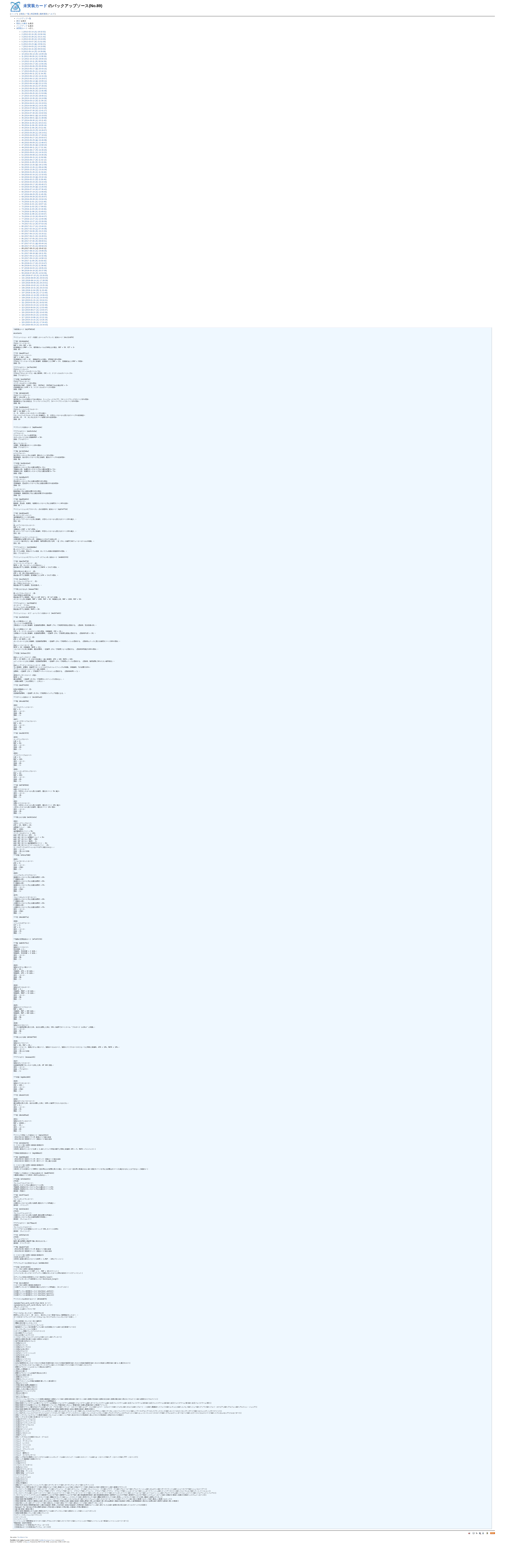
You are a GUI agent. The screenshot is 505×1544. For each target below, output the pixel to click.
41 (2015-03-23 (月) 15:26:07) (34, 130)
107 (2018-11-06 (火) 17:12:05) (35, 293)
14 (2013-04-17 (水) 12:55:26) (34, 64)
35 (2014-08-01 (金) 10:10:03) (34, 115)
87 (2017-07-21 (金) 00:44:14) (34, 243)
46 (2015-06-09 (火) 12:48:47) (34, 143)
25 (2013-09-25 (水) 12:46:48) (34, 91)
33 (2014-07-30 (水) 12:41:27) (34, 110)
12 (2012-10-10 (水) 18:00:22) (34, 59)
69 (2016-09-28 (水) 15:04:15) (34, 199)
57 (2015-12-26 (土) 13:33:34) (34, 169)
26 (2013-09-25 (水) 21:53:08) (34, 93)
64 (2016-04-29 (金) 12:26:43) (34, 187)
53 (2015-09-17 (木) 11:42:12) (34, 160)
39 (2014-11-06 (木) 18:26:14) (34, 125)
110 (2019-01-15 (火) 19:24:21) (35, 300)
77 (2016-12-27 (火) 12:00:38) (34, 219)
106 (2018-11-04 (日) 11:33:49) (34, 290)
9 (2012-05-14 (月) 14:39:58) (34, 51)
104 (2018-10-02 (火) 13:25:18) (35, 285)
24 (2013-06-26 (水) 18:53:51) (34, 88)
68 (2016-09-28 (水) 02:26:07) (34, 197)
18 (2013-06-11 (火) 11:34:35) (34, 73)
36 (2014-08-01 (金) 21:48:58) (34, 118)
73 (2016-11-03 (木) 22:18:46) (34, 209)
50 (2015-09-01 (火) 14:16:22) (34, 152)
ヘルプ (51, 14)
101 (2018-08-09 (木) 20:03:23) (35, 278)
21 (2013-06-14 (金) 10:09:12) (34, 81)
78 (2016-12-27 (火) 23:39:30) (34, 221)
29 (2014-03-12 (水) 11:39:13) (34, 101)
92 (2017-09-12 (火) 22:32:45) (34, 256)
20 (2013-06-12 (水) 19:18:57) (34, 78)
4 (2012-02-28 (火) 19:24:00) (34, 39)
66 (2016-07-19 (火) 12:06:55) (34, 192)
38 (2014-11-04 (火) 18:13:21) (34, 123)
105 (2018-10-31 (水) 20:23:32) (35, 288)
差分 (18, 21)
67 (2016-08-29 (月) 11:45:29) (34, 194)
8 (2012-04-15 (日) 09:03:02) (34, 49)
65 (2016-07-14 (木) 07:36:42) (34, 189)
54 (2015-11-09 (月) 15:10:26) (34, 162)
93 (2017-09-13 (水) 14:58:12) (34, 258)
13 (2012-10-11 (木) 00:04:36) (34, 61)
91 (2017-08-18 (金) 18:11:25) (34, 253)
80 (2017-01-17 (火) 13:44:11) (34, 226)
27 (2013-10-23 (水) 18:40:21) (34, 96)
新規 (22, 14)
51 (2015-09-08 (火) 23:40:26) (34, 155)
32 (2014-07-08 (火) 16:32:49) (34, 108)
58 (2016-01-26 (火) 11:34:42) (34, 172)
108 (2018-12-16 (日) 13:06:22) (35, 295)
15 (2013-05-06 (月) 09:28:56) (34, 66)
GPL (63, 1540)
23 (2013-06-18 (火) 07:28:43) (34, 86)
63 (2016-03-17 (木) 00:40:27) (34, 184)
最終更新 (43, 14)
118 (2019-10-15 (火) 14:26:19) (35, 320)
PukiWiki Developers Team (47, 1540)
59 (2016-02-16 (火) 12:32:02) (34, 174)
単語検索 (34, 14)
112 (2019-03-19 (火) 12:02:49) (35, 305)
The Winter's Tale (22, 1537)
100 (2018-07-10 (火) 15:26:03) (35, 275)
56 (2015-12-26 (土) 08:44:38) (34, 167)
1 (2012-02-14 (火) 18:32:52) (34, 32)
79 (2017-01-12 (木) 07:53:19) (34, 224)
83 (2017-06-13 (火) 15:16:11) (34, 234)
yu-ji (28, 1542)
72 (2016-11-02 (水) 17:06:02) (34, 206)
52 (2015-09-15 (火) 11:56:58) (34, 157)
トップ (14, 14)
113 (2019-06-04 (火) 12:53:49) (35, 307)
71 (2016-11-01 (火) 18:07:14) (34, 204)
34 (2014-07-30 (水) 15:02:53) (34, 113)
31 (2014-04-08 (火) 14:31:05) (34, 106)
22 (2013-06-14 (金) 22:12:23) (34, 83)
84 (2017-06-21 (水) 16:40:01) (34, 236)
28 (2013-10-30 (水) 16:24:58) (34, 98)
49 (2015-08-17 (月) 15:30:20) (34, 150)
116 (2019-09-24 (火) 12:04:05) (35, 315)
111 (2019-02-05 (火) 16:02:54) (34, 302)
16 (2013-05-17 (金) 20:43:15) (34, 69)
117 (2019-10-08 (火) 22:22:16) (35, 317)
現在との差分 (21, 23)
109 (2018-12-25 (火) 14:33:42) (35, 298)
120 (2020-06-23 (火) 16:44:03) (35, 325)
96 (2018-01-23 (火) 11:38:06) (34, 265)
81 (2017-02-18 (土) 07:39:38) (34, 229)
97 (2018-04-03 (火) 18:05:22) (34, 268)
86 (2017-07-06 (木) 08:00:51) (34, 241)
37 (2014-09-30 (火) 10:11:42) (34, 120)
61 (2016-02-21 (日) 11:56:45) (34, 179)
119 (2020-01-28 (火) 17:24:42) (35, 322)
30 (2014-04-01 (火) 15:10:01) (34, 103)
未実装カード (35, 6)
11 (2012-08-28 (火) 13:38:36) (34, 56)
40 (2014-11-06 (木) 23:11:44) (34, 128)
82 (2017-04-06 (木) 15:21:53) (34, 231)
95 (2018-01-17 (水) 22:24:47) (34, 263)
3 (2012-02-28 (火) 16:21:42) (34, 37)
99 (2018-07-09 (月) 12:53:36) (34, 273)
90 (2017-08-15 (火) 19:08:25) (34, 251)
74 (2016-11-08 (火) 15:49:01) (34, 211)
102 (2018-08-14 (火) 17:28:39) (35, 280)
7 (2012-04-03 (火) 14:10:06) (34, 46)
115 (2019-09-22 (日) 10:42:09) (35, 312)
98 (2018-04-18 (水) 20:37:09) (34, 270)
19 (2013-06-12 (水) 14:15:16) (34, 76)
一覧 (27, 14)
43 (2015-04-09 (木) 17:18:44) (34, 135)
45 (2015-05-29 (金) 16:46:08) (34, 140)
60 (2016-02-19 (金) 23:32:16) (34, 177)
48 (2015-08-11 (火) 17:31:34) (34, 147)
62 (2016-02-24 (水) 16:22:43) (34, 182)
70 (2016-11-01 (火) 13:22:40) (34, 202)
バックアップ (21, 26)
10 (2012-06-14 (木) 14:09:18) (34, 54)
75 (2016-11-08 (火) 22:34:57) (34, 214)
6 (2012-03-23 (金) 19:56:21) (34, 44)
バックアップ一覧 (23, 18)
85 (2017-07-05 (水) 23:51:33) (34, 239)
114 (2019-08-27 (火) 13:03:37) (35, 310)
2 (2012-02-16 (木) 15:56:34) (34, 34)
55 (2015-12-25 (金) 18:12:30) (34, 165)
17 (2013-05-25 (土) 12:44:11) (34, 71)
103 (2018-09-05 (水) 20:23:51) (35, 283)
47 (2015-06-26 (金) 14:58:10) (34, 145)
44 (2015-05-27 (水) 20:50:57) (34, 138)
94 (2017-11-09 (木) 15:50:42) (34, 261)
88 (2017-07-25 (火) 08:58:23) (34, 246)
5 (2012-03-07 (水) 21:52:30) (34, 42)
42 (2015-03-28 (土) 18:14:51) (34, 133)
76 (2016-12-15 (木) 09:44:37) (34, 216)
